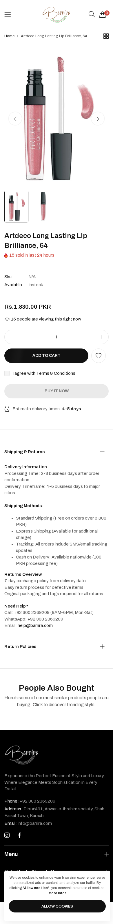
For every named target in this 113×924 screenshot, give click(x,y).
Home (9, 36)
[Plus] (101, 337)
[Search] (92, 14)
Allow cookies (57, 906)
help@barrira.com (35, 625)
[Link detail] (7, 835)
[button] (97, 118)
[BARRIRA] (56, 14)
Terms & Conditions (55, 373)
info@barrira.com (28, 823)
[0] (102, 14)
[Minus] (12, 337)
